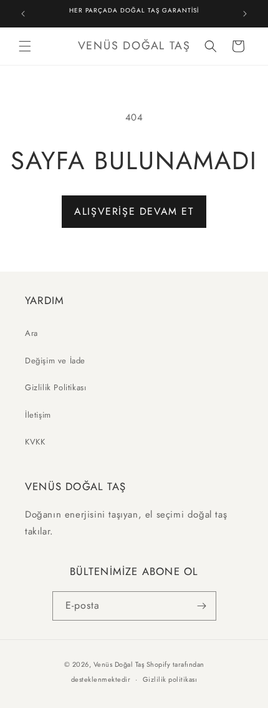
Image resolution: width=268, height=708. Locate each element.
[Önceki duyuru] (23, 13)
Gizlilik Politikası (55, 387)
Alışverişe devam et (133, 211)
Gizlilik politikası (170, 679)
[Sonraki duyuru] (245, 13)
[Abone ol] (202, 606)
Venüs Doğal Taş (119, 664)
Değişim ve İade (55, 360)
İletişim (38, 415)
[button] (25, 46)
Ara (31, 333)
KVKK (35, 442)
